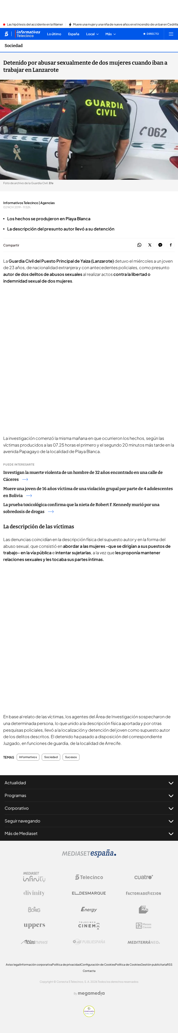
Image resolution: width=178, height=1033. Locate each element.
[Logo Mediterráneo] (143, 942)
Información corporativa (36, 964)
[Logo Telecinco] (89, 877)
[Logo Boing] (34, 909)
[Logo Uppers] (34, 926)
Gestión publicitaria (154, 964)
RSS (169, 964)
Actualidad (15, 782)
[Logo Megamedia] (91, 993)
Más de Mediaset (21, 833)
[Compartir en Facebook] (171, 245)
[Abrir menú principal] (171, 33)
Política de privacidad (66, 964)
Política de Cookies (128, 964)
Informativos (28, 757)
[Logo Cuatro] (143, 877)
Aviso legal (13, 964)
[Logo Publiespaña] (89, 942)
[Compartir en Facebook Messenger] (160, 245)
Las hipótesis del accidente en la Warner (35, 24)
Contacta (89, 971)
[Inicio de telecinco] (6, 33)
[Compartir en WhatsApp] (139, 245)
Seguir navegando (22, 820)
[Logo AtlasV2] (34, 942)
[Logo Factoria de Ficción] (143, 893)
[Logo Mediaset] (89, 856)
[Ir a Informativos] (27, 34)
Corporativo (17, 808)
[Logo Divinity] (34, 893)
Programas (15, 795)
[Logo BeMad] (144, 909)
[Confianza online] (89, 1015)
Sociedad (14, 45)
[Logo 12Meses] (143, 926)
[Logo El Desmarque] (89, 893)
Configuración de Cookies (98, 964)
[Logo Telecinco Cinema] (89, 925)
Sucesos (71, 757)
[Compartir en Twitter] (150, 245)
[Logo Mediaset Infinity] (34, 877)
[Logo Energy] (89, 909)
